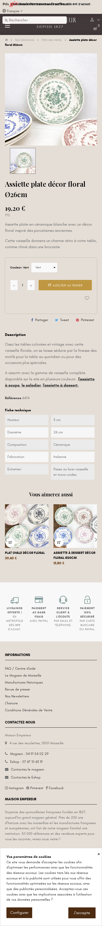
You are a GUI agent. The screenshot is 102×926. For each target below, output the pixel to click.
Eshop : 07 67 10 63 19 (26, 762)
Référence (13, 398)
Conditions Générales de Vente (28, 710)
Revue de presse (17, 689)
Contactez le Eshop (26, 777)
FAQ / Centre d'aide (20, 668)
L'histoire (11, 703)
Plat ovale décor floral (25, 553)
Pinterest (87, 320)
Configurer (19, 912)
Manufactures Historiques (24, 682)
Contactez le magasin (27, 769)
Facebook (56, 788)
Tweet (64, 320)
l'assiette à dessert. (60, 385)
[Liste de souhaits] (87, 298)
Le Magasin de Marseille (23, 675)
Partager (41, 320)
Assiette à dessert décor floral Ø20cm (74, 555)
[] (10, 542)
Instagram (16, 788)
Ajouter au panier (67, 285)
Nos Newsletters (17, 696)
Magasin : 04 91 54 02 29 (29, 754)
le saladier (31, 385)
